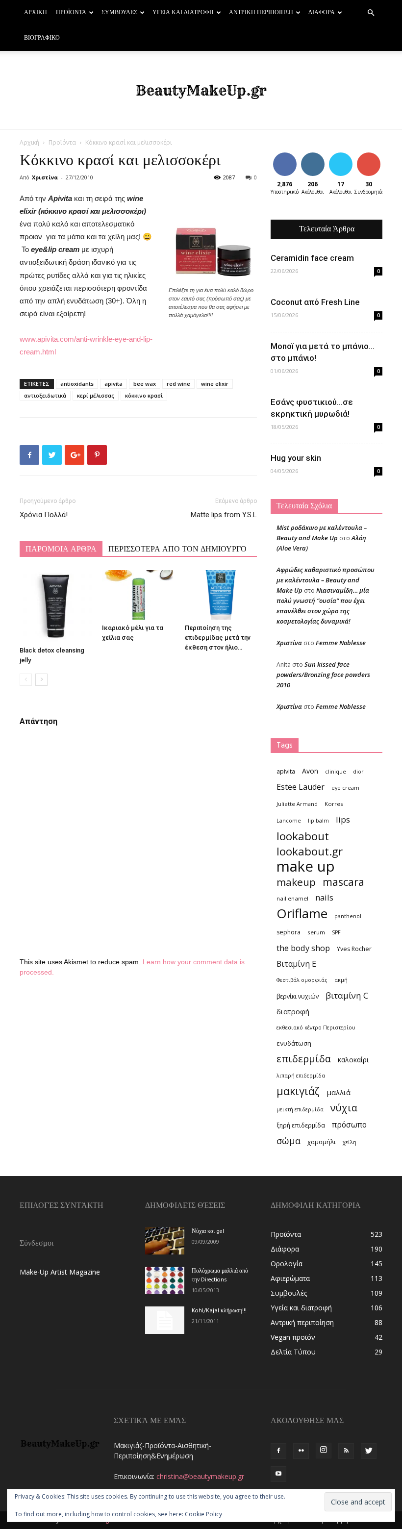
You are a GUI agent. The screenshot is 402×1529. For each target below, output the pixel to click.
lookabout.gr (309, 851)
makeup (296, 882)
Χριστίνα (45, 177)
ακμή (341, 980)
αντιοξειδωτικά (45, 395)
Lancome (288, 820)
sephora (288, 932)
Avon (310, 771)
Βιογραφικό (42, 38)
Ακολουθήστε (320, 156)
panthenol (347, 916)
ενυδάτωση (293, 1043)
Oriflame (301, 913)
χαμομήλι (321, 1141)
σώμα (288, 1140)
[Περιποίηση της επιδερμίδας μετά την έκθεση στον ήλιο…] (221, 595)
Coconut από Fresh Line (315, 302)
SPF (336, 932)
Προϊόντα (71, 13)
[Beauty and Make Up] (201, 91)
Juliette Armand (297, 804)
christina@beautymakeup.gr (200, 1476)
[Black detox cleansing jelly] (56, 606)
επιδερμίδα (303, 1058)
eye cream (345, 787)
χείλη (349, 1142)
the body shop (303, 948)
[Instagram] (323, 1450)
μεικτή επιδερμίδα (300, 1109)
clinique (335, 771)
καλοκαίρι (353, 1059)
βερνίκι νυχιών (297, 996)
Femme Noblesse (341, 642)
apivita (113, 383)
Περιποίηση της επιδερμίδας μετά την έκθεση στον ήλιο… (218, 637)
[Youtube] (278, 1474)
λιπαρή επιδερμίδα (300, 1075)
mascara (343, 882)
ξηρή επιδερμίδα (300, 1125)
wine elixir (214, 383)
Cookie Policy (203, 1514)
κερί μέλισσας (95, 395)
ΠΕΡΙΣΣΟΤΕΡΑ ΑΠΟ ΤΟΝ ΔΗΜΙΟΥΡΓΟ (177, 549)
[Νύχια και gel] (164, 1240)
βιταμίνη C (347, 995)
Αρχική (35, 13)
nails (324, 897)
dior (358, 771)
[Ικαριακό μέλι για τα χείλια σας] (138, 595)
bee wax (144, 383)
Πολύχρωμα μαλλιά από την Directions (220, 1275)
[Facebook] (278, 1451)
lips (343, 819)
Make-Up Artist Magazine (60, 1272)
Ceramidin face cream (312, 258)
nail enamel (292, 898)
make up (305, 866)
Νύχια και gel (208, 1231)
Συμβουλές (119, 13)
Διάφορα (321, 13)
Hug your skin (296, 458)
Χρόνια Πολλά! (44, 514)
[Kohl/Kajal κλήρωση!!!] (164, 1320)
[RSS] (346, 1451)
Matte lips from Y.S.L (224, 514)
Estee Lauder (300, 787)
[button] (370, 13)
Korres (334, 803)
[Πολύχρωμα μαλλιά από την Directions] (164, 1280)
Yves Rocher (354, 949)
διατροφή (292, 1011)
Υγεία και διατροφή (183, 13)
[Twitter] (369, 1451)
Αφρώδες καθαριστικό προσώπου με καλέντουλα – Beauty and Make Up (325, 580)
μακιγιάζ (298, 1091)
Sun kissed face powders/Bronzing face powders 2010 (323, 674)
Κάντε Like (285, 159)
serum (316, 932)
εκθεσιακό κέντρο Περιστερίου (315, 1027)
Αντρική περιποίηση (261, 13)
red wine (178, 383)
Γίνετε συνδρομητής (377, 159)
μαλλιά (339, 1092)
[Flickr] (301, 1451)
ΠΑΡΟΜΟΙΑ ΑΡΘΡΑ (61, 549)
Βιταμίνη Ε (296, 964)
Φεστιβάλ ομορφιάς (301, 980)
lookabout (302, 836)
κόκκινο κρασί (144, 395)
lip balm (318, 820)
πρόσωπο (349, 1125)
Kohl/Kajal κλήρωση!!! (219, 1311)
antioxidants (77, 383)
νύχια (343, 1108)
